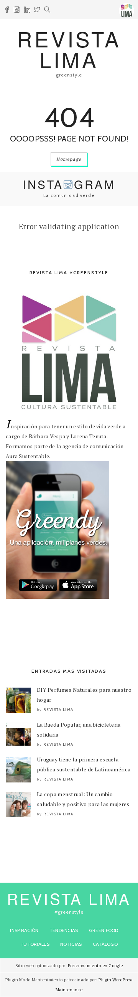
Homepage (69, 159)
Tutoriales (34, 944)
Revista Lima (58, 709)
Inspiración (24, 930)
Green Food (103, 930)
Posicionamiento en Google (95, 965)
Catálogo (105, 944)
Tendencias (63, 930)
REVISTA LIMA (69, 48)
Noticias (71, 944)
